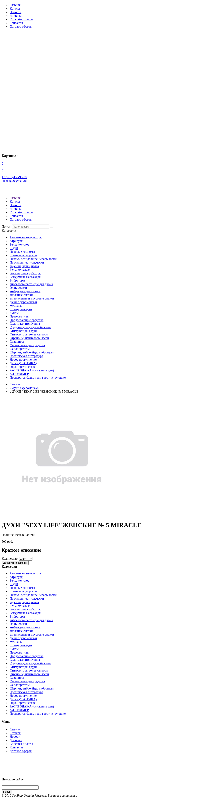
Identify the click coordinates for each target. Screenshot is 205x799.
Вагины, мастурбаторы (25, 273)
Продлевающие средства (26, 320)
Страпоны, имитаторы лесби (29, 338)
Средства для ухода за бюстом (30, 327)
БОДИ (14, 248)
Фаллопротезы (20, 348)
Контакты (16, 23)
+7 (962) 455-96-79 (14, 177)
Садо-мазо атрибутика (25, 323)
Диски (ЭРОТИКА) (23, 363)
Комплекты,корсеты (23, 255)
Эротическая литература (26, 356)
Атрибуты (16, 241)
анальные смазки (21, 295)
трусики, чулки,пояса (24, 266)
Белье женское (19, 244)
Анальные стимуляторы (26, 237)
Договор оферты (21, 26)
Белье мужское (20, 269)
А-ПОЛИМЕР (19, 374)
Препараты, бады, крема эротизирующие (38, 377)
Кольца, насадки (21, 309)
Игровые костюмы (22, 251)
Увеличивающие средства (27, 345)
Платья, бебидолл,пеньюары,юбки (33, 259)
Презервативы (19, 316)
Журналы (16, 305)
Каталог (15, 8)
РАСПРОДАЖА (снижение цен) (32, 370)
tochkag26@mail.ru (14, 180)
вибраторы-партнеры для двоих (31, 284)
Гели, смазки (18, 287)
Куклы (14, 312)
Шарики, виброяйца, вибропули (32, 352)
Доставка (16, 15)
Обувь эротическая (22, 366)
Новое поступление (23, 359)
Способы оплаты (21, 19)
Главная (15, 5)
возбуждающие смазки (25, 291)
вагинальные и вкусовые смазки (32, 298)
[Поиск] (51, 227)
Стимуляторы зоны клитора (29, 334)
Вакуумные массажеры (25, 277)
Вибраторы (17, 280)
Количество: (10, 558)
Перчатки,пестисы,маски (27, 262)
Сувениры (17, 341)
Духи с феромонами (23, 302)
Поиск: (6, 226)
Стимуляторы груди (23, 330)
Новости (15, 12)
